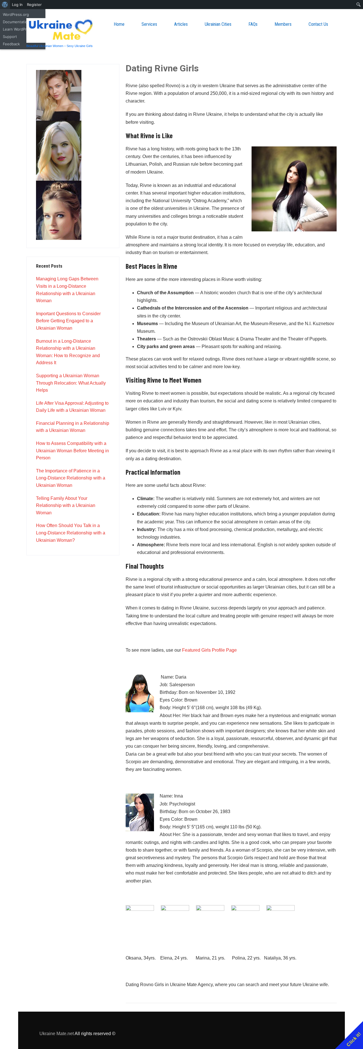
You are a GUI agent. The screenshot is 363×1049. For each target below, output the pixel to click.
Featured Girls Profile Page (209, 650)
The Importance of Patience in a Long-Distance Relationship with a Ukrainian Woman (70, 478)
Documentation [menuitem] (16, 22)
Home (119, 24)
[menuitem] (5, 4)
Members (283, 24)
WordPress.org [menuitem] (16, 14)
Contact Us (318, 24)
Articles (181, 24)
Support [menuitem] (10, 36)
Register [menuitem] (34, 4)
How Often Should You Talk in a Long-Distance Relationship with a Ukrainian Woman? (70, 532)
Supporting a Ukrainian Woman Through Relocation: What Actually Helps (71, 383)
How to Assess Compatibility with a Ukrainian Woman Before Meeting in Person (72, 450)
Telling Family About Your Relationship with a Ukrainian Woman (65, 505)
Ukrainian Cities (218, 24)
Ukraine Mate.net (56, 1033)
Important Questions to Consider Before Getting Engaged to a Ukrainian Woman (68, 321)
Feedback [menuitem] (11, 44)
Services (149, 24)
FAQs (253, 24)
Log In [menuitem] (17, 4)
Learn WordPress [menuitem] (18, 29)
